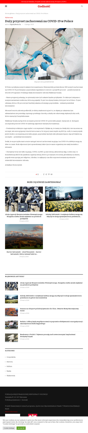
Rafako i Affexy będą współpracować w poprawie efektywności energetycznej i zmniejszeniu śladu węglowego (51, 323)
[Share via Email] (51, 175)
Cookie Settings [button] (9, 428)
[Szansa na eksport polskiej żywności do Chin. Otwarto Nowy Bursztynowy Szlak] (11, 312)
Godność (44, 6)
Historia (10, 362)
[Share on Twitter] (46, 175)
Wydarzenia (9, 17)
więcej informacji (11, 412)
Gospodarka (11, 357)
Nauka (9, 371)
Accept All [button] (21, 428)
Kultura (9, 366)
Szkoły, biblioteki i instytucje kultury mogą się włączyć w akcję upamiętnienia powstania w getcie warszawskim (51, 297)
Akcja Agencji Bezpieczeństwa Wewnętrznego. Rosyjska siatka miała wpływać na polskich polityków (24, 217)
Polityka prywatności (12, 400)
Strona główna (9, 13)
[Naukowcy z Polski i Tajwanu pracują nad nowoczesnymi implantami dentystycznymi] (11, 338)
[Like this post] (39, 174)
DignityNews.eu (15, 24)
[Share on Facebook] (44, 175)
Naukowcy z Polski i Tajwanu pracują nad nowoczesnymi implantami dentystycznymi (47, 336)
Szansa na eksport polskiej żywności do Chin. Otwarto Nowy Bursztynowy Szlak (49, 310)
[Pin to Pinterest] (49, 175)
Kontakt (25, 400)
